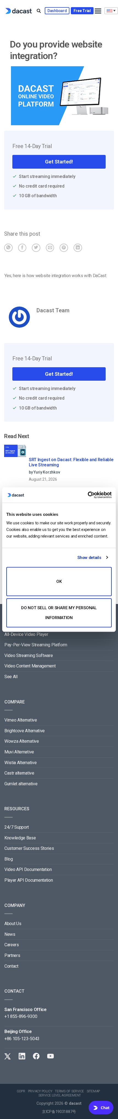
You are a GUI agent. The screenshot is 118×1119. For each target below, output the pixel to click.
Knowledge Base (20, 837)
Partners (12, 955)
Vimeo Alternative (20, 720)
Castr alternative (19, 773)
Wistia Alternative (20, 762)
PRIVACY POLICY (40, 1091)
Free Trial (82, 11)
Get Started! (59, 161)
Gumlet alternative (20, 783)
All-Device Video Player (26, 634)
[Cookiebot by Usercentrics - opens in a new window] (88, 495)
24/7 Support (16, 827)
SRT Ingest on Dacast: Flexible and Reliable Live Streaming (71, 462)
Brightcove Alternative (24, 730)
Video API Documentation (28, 869)
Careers (11, 944)
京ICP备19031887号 (59, 1111)
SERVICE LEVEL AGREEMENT (59, 1095)
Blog (8, 859)
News (9, 934)
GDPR (21, 1091)
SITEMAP (93, 1091)
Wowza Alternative (21, 741)
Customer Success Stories (29, 848)
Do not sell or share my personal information (59, 612)
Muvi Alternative (19, 752)
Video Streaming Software (28, 655)
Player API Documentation (28, 880)
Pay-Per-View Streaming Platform (35, 644)
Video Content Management (29, 666)
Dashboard (57, 11)
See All (11, 676)
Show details (89, 557)
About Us (12, 923)
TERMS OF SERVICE (69, 1091)
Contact (11, 966)
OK (58, 581)
